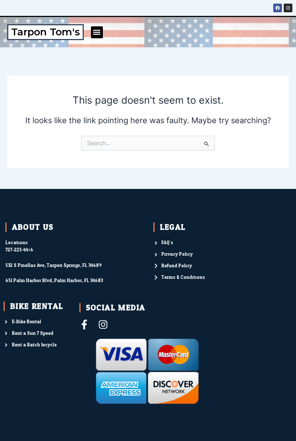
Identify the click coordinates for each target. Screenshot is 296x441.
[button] (97, 32)
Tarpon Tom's (45, 32)
